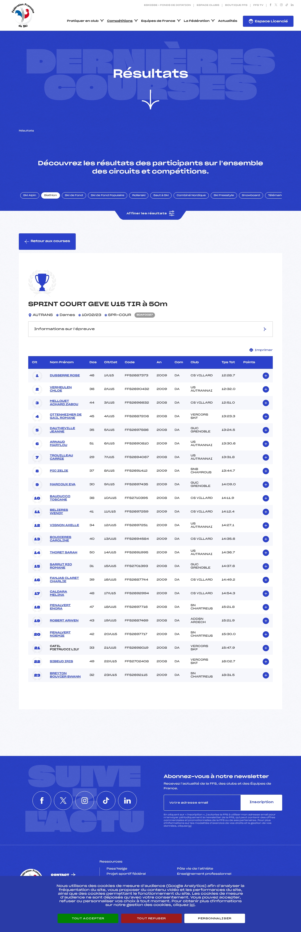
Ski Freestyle (224, 195)
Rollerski (138, 195)
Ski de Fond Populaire (107, 195)
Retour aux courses (50, 241)
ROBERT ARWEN (64, 620)
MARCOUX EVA (62, 484)
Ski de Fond (74, 195)
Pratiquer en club (83, 21)
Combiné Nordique (191, 195)
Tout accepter (88, 918)
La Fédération (197, 21)
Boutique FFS (236, 5)
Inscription (261, 802)
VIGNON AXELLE (64, 525)
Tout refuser (151, 918)
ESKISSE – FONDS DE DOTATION (167, 5)
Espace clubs (208, 5)
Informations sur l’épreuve (64, 329)
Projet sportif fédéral (126, 874)
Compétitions (120, 21)
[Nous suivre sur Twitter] (276, 5)
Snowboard (251, 195)
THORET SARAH (63, 552)
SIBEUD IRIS (61, 661)
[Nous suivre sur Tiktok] (286, 5)
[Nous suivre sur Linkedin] (292, 5)
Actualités (227, 21)
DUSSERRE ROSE (65, 375)
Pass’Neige (117, 868)
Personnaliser (214, 918)
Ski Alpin (29, 195)
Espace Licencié (271, 21)
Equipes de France (158, 21)
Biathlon (50, 195)
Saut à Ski (161, 195)
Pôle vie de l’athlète (195, 868)
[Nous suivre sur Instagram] (281, 5)
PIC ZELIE (59, 471)
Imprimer (264, 350)
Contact (60, 875)
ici (189, 826)
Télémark (275, 195)
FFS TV (258, 5)
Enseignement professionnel (204, 874)
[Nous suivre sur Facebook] (270, 5)
